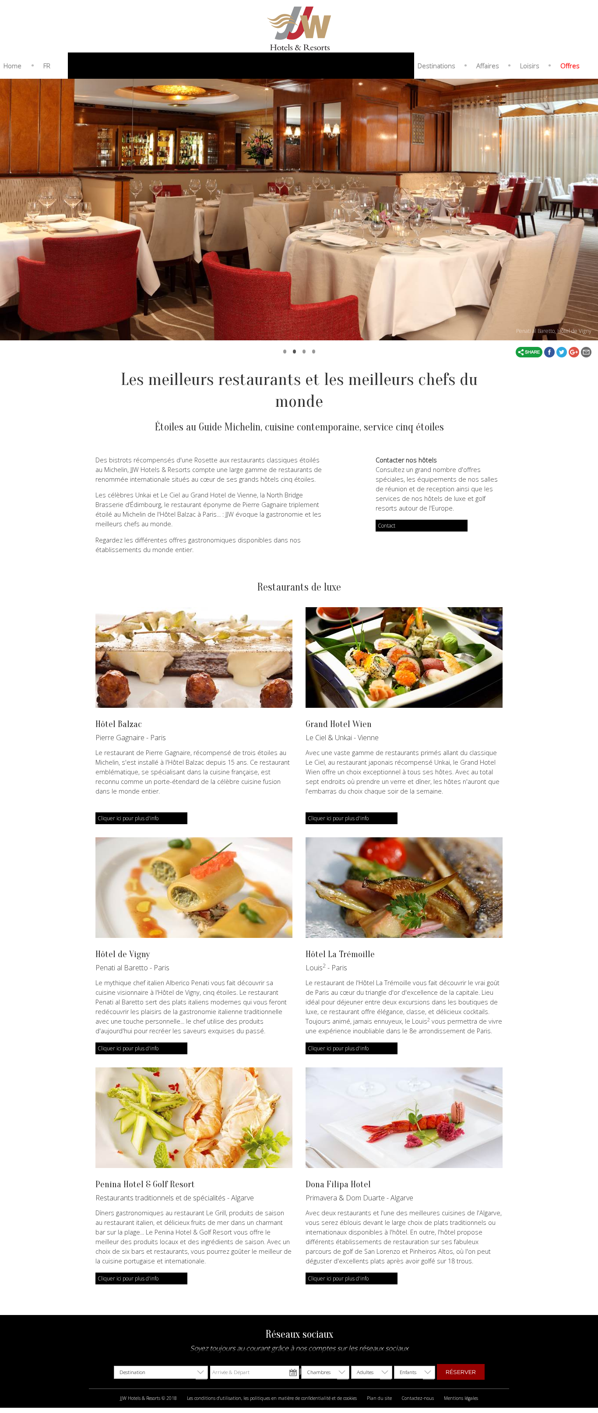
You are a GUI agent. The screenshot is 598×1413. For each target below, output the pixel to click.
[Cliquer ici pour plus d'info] (193, 657)
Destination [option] (132, 1372)
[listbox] (161, 1372)
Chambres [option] (319, 1372)
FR (46, 65)
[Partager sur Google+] (575, 352)
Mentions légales (461, 1398)
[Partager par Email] (586, 352)
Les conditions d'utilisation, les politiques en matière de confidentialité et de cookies (272, 1398)
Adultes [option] (365, 1372)
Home (12, 65)
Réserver (461, 1371)
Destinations (436, 65)
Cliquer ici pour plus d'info (128, 818)
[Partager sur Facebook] (550, 352)
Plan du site (379, 1398)
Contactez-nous (418, 1398)
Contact (386, 525)
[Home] (299, 27)
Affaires (487, 65)
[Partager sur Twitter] (562, 352)
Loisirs (529, 65)
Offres (570, 65)
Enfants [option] (408, 1372)
